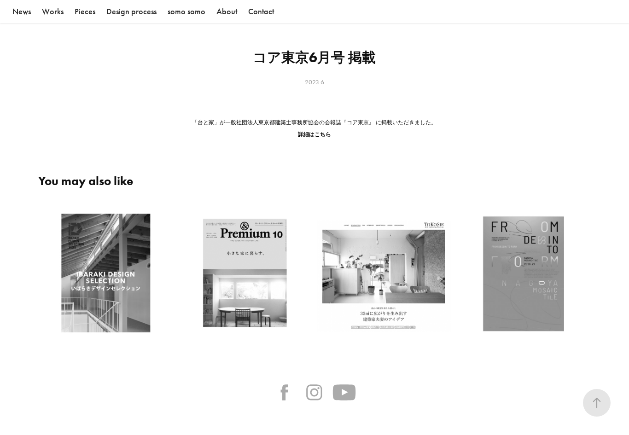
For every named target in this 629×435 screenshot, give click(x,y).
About (226, 11)
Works (53, 11)
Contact (261, 11)
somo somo (186, 11)
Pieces (85, 11)
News (21, 11)
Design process (131, 11)
